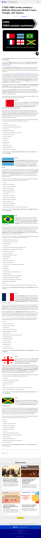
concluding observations (7, 119)
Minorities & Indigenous (26, 492)
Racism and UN (24, 16)
